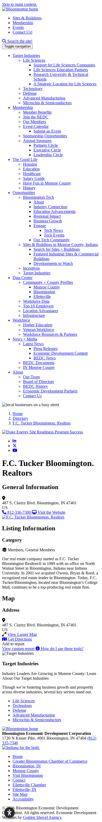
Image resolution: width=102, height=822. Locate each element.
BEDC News (44, 358)
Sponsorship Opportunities (45, 136)
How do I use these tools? (61, 648)
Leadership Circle (48, 155)
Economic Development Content (60, 353)
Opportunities (24, 192)
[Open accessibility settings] (9, 812)
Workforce (21, 320)
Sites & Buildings (27, 18)
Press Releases (45, 348)
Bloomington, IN (27, 766)
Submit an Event (47, 131)
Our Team (31, 377)
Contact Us (32, 396)
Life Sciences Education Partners (60, 69)
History (29, 188)
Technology (33, 88)
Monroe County (46, 287)
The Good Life (25, 159)
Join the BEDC (35, 117)
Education (31, 169)
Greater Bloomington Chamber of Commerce (50, 761)
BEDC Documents (38, 362)
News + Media (25, 339)
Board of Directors (38, 381)
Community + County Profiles (48, 282)
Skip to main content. (19, 4)
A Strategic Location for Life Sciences (65, 84)
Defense (30, 93)
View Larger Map (22, 634)
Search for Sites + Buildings (56, 249)
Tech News (53, 230)
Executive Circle (47, 150)
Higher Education (37, 325)
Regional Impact (47, 216)
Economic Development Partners (50, 391)
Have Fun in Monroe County (47, 183)
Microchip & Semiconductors (47, 103)
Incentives (31, 268)
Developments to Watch (53, 263)
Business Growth (47, 221)
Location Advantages (40, 310)
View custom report (19, 648)
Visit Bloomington (28, 775)
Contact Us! (22, 32)
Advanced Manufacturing (44, 98)
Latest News (33, 344)
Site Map (20, 794)
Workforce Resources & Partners (50, 334)
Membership (23, 22)
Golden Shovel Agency (42, 817)
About (38, 202)
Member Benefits (37, 112)
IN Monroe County (39, 367)
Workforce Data (36, 301)
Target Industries (26, 55)
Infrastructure (34, 315)
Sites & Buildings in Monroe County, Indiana (60, 244)
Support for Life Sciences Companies (64, 65)
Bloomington (44, 292)
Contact (19, 780)
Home (18, 756)
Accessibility (23, 799)
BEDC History (35, 386)
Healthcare (32, 173)
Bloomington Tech (38, 197)
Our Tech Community (51, 240)
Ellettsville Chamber (29, 785)
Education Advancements (54, 211)
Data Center (22, 277)
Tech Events (54, 235)
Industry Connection (50, 207)
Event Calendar (36, 126)
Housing (30, 164)
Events (18, 27)
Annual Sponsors (37, 140)
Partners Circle (45, 145)
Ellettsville (42, 296)
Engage (39, 225)
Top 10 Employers (38, 306)
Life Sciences (34, 60)
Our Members (34, 121)
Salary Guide (34, 178)
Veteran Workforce (38, 329)
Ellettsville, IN (24, 789)
